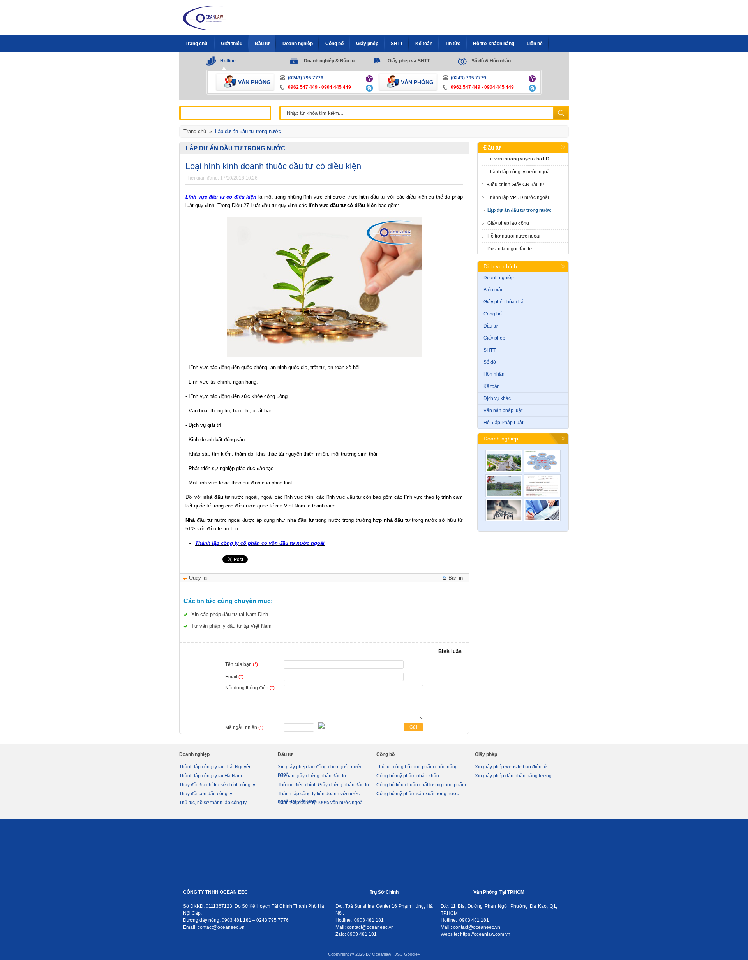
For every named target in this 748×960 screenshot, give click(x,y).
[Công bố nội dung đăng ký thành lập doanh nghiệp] (542, 486)
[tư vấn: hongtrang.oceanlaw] (370, 78)
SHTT (489, 350)
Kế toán (491, 386)
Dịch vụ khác (497, 398)
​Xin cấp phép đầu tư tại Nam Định (229, 614)
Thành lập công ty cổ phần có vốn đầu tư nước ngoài (260, 543)
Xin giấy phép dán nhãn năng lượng (513, 776)
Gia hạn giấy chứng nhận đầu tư (312, 776)
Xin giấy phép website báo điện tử (511, 767)
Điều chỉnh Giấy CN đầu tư (515, 184)
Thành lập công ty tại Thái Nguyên (215, 767)
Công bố (492, 314)
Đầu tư (492, 147)
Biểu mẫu (493, 289)
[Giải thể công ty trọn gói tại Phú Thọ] (504, 461)
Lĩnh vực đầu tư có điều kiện (221, 197)
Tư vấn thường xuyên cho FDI (518, 159)
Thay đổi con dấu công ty (205, 793)
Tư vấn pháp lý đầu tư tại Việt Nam (231, 626)
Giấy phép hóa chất (504, 302)
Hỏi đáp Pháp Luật (503, 422)
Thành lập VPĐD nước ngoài (518, 197)
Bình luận (450, 651)
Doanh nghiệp (498, 277)
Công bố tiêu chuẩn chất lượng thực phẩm (421, 784)
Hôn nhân (494, 374)
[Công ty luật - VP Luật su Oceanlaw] (205, 17)
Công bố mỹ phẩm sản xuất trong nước (417, 793)
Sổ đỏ (489, 362)
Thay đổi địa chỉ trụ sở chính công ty (217, 784)
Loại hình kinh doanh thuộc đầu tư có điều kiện (273, 166)
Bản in (455, 578)
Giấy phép (494, 338)
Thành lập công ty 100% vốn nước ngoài (321, 802)
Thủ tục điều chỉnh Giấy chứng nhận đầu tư (323, 784)
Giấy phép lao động (508, 223)
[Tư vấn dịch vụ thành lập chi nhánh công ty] (542, 461)
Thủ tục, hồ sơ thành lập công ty (213, 802)
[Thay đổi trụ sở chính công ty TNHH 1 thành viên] (542, 510)
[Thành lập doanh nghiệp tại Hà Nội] (504, 486)
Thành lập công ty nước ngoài (519, 171)
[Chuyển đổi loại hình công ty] (504, 510)
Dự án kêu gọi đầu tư (509, 249)
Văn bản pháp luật (502, 410)
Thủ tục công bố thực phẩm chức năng (417, 767)
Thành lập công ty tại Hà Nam (210, 776)
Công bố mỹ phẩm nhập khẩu (407, 776)
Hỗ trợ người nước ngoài (513, 236)
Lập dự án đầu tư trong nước (235, 148)
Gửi (413, 727)
